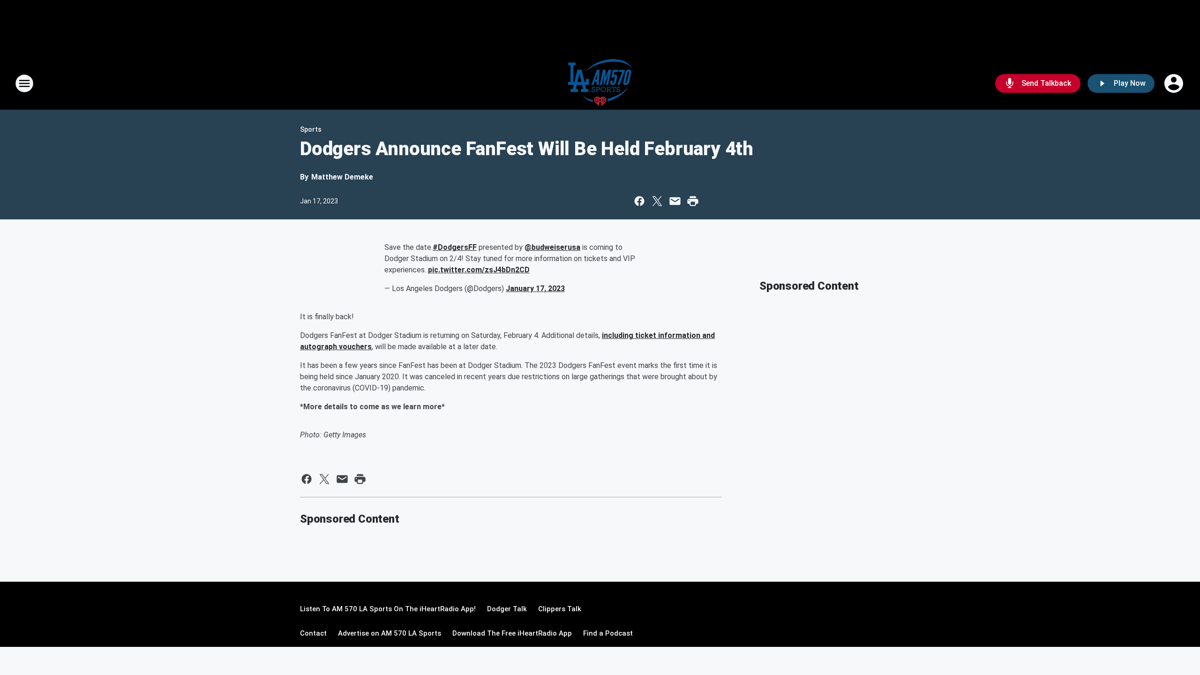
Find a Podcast (608, 633)
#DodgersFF (455, 247)
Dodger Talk (507, 609)
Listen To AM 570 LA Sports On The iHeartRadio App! (388, 609)
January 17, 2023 (535, 288)
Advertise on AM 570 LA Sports (389, 633)
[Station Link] (600, 83)
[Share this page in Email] (675, 201)
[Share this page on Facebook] (639, 201)
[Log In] (1174, 83)
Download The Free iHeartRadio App (512, 633)
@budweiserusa (552, 247)
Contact (313, 633)
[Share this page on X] (657, 201)
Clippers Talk (559, 609)
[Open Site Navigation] (24, 83)
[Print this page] (692, 201)
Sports (311, 129)
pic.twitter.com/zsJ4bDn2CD (479, 269)
